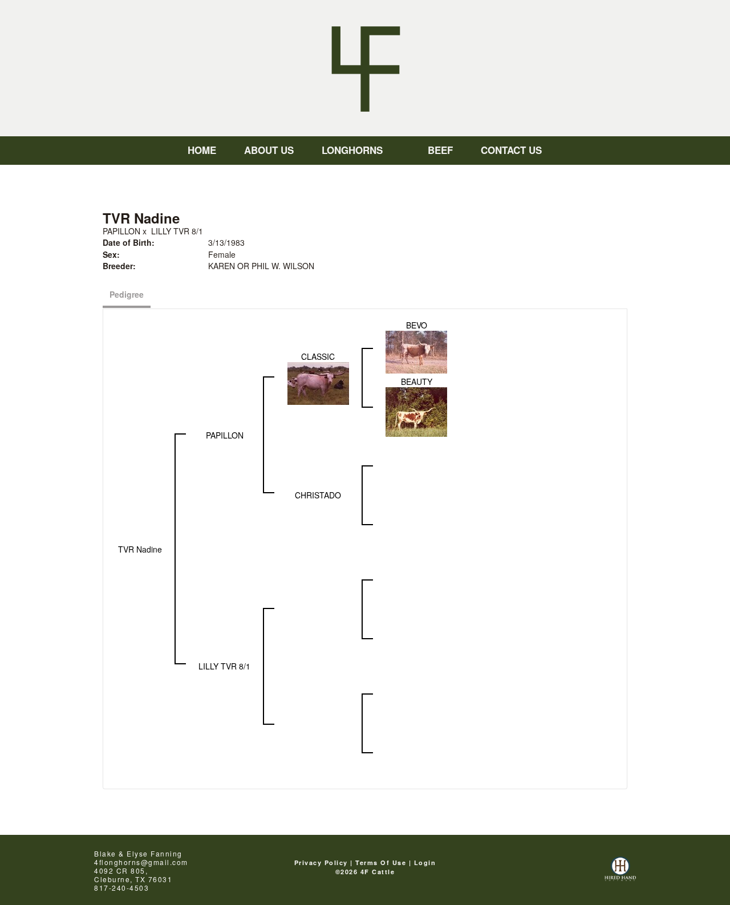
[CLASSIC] (318, 382)
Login (425, 862)
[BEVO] (416, 350)
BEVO (416, 325)
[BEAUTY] (416, 411)
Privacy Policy (321, 862)
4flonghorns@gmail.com (141, 862)
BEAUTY (416, 381)
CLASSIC (318, 356)
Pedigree (127, 294)
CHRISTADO (318, 495)
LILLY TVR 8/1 (177, 231)
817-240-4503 (121, 887)
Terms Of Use (380, 862)
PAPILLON (121, 231)
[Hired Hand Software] (620, 874)
